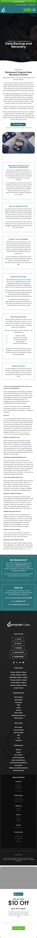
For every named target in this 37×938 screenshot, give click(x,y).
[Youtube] (23, 662)
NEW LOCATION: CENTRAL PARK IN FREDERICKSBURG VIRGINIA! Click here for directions (18, 1)
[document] (18, 901)
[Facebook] (13, 662)
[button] (18, 866)
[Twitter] (20, 662)
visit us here (27, 549)
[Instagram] (17, 662)
